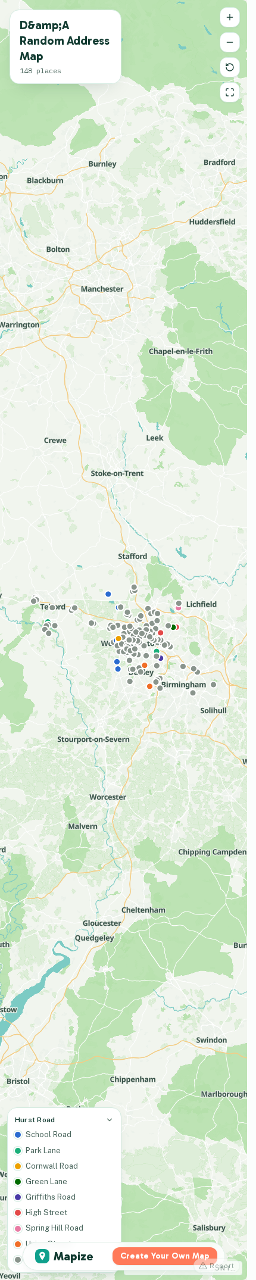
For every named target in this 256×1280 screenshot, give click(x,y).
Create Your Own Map (165, 1256)
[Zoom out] (230, 42)
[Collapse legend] (109, 1120)
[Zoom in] (230, 17)
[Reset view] (230, 67)
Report (222, 1265)
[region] (123, 640)
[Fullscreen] (230, 92)
